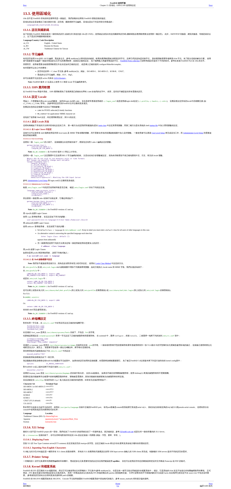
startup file (154, 125)
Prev (25, 5)
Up (118, 486)
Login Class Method (103, 263)
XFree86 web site (127, 432)
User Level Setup (158, 133)
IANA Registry (60, 78)
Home (118, 484)
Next (210, 5)
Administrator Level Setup (193, 133)
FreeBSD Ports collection (130, 61)
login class (102, 125)
